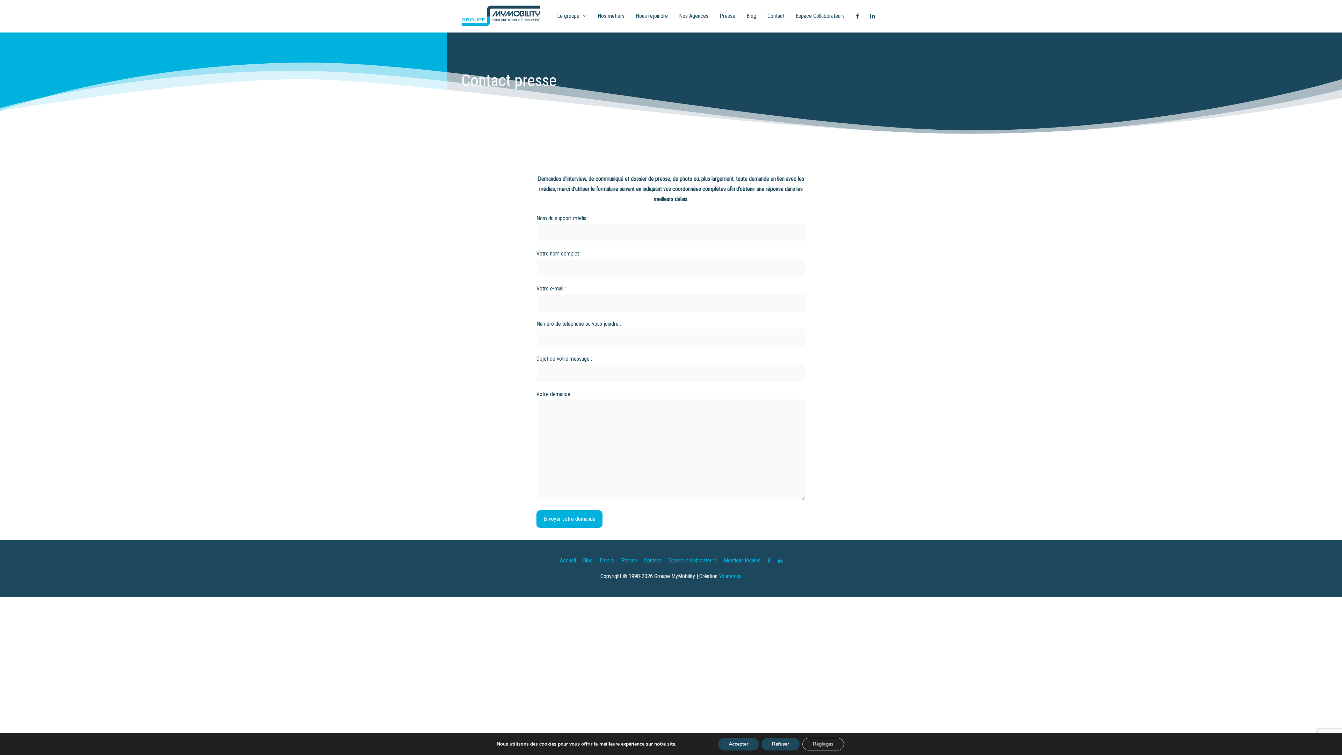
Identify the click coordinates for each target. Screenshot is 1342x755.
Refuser (780, 744)
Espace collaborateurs (692, 560)
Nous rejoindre (652, 16)
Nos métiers (611, 16)
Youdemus (730, 576)
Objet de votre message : (564, 358)
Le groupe (568, 16)
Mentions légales (742, 560)
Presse (727, 16)
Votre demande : (554, 394)
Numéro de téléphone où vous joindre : (578, 324)
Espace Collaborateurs (820, 16)
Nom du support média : (562, 218)
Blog (751, 16)
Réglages (823, 744)
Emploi (607, 560)
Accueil (568, 560)
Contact (776, 16)
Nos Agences (693, 16)
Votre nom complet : (559, 253)
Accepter (738, 744)
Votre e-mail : (551, 288)
